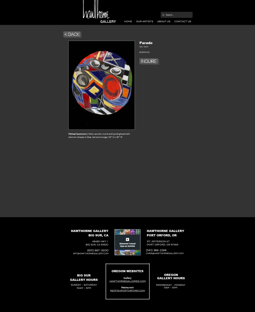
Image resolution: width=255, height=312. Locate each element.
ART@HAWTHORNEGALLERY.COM (91, 253)
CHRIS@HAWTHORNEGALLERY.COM (165, 253)
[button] (144, 21)
